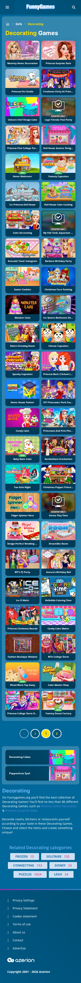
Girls (19, 24)
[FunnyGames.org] (7, 24)
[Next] (35, 733)
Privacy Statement (25, 908)
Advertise (19, 948)
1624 (38, 874)
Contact (18, 940)
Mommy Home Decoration (59, 806)
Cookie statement (25, 916)
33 (70, 865)
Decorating (35, 24)
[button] (73, 7)
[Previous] (24, 733)
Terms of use (22, 924)
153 (39, 865)
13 (32, 856)
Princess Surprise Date (21, 810)
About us (19, 932)
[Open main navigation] (7, 7)
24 (66, 874)
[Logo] (40, 7)
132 (67, 856)
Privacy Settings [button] (23, 900)
